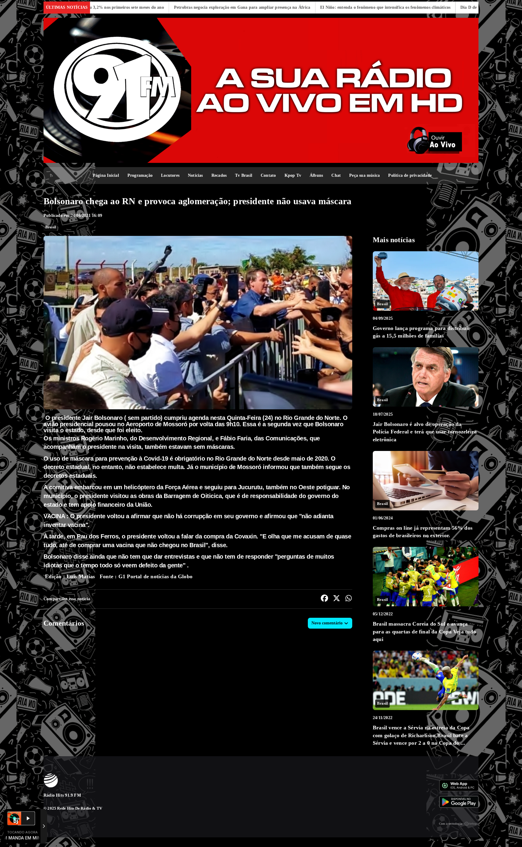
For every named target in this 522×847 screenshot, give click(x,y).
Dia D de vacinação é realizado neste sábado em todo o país (453, 7)
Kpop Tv (293, 175)
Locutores (170, 175)
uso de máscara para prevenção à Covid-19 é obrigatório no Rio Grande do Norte (161, 458)
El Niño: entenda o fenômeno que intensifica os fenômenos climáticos (322, 7)
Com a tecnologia (450, 823)
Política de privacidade (410, 175)
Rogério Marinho (104, 438)
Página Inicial (106, 175)
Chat (336, 175)
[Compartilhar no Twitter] (336, 599)
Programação (140, 175)
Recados (219, 175)
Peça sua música (364, 175)
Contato (268, 175)
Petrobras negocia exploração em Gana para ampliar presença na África (179, 7)
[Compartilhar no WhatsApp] (348, 599)
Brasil (50, 227)
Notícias (195, 175)
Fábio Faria (235, 438)
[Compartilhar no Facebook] (324, 599)
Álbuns (316, 175)
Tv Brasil (243, 175)
